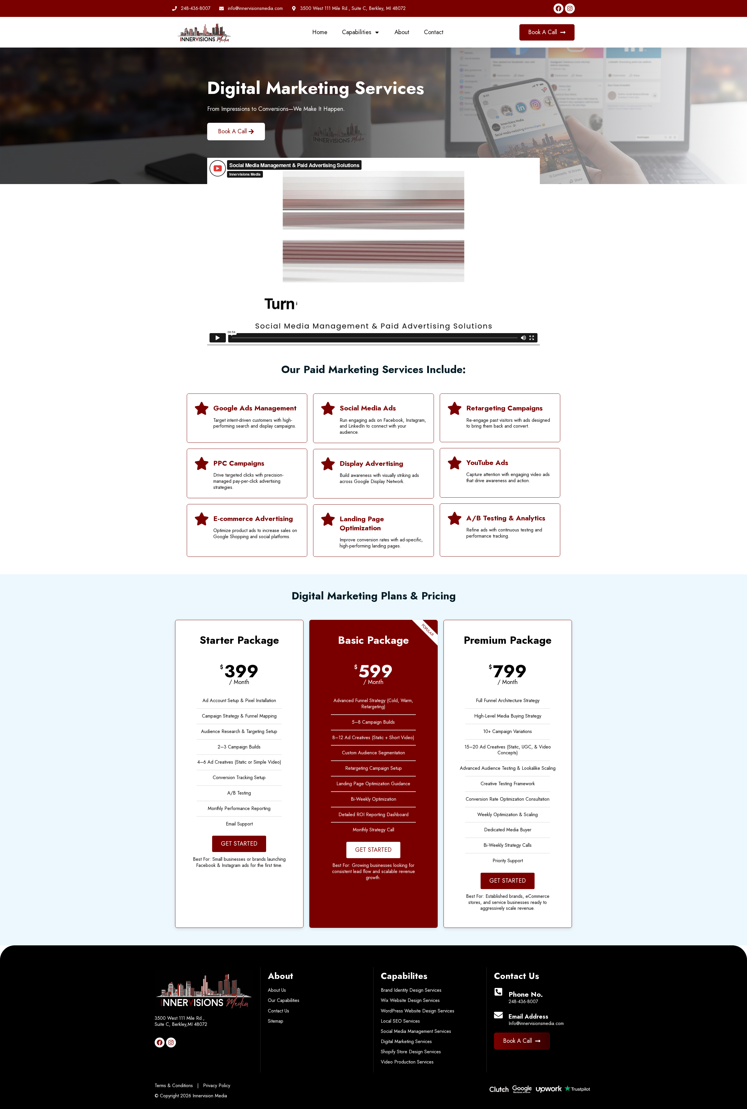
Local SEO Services (400, 1021)
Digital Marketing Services (406, 1041)
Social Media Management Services (416, 1031)
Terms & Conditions (174, 1085)
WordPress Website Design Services (417, 1010)
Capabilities (356, 32)
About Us (277, 990)
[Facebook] (558, 8)
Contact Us (278, 1010)
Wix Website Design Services (410, 1000)
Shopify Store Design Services (411, 1051)
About (402, 32)
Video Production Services (407, 1062)
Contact (434, 32)
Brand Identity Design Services (411, 990)
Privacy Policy (216, 1085)
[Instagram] (570, 8)
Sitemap (275, 1021)
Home (319, 32)
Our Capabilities (283, 1000)
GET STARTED (239, 843)
